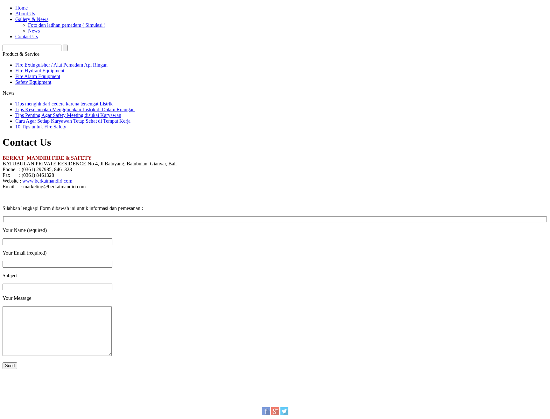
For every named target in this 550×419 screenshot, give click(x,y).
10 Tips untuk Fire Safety (40, 126)
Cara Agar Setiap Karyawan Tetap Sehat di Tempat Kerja (72, 121)
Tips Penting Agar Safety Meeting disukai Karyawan (68, 115)
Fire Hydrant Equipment (39, 70)
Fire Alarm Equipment (37, 76)
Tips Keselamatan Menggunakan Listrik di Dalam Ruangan (75, 109)
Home (21, 8)
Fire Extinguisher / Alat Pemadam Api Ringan (61, 65)
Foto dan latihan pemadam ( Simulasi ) (66, 25)
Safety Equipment (33, 82)
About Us (25, 13)
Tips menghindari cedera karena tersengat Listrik (64, 103)
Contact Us (26, 36)
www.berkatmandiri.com (47, 181)
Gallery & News (31, 19)
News (34, 30)
